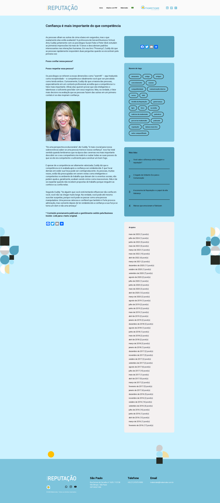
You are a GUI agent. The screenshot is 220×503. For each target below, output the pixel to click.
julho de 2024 (134, 238)
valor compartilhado (138, 133)
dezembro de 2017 (136, 351)
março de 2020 (135, 297)
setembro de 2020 (136, 273)
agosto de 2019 (135, 301)
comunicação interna (157, 89)
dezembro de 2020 (136, 265)
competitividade (137, 89)
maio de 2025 (134, 234)
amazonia (135, 76)
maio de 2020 (134, 289)
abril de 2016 (134, 418)
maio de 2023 (134, 246)
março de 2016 (135, 421)
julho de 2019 (134, 304)
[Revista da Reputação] (62, 8)
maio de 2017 (134, 375)
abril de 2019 (134, 316)
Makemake (124, 8)
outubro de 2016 (135, 402)
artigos (158, 76)
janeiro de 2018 (135, 347)
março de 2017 (135, 382)
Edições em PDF (111, 8)
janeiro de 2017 (135, 390)
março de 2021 (135, 262)
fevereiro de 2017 (136, 386)
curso (133, 95)
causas (151, 83)
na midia (154, 108)
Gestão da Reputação (139, 102)
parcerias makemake (139, 120)
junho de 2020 (134, 285)
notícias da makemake (139, 114)
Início (101, 8)
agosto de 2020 (135, 277)
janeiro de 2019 (135, 320)
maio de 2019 (134, 312)
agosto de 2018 (135, 328)
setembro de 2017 (136, 363)
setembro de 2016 (136, 406)
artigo (147, 76)
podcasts (156, 120)
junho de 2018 (134, 332)
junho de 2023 (134, 242)
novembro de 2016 (136, 398)
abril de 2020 (134, 293)
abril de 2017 (134, 379)
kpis (132, 108)
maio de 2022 (134, 254)
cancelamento (136, 83)
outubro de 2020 (135, 269)
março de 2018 (135, 343)
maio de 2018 (134, 336)
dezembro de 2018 (136, 324)
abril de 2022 (134, 258)
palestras (157, 114)
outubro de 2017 (135, 359)
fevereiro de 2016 (136, 425)
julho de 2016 (134, 410)
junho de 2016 (134, 414)
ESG (143, 95)
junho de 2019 (134, 308)
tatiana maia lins (151, 127)
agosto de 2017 (135, 367)
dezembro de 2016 (136, 394)
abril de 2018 (134, 340)
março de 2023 (135, 250)
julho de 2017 (134, 371)
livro (142, 108)
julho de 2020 (134, 281)
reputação (135, 127)
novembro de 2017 (136, 355)
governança (157, 102)
